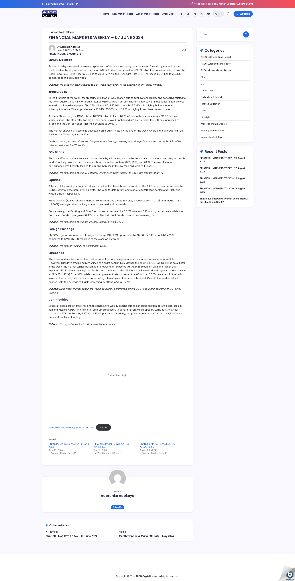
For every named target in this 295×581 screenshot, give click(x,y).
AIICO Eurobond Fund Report (216, 63)
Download (103, 427)
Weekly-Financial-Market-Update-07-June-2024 (71, 427)
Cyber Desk (207, 90)
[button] (218, 14)
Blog (203, 77)
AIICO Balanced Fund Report (216, 56)
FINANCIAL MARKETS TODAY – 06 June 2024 (71, 536)
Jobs (203, 110)
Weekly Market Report (213, 137)
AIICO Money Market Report (216, 70)
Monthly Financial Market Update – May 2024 (146, 536)
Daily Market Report (211, 97)
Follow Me (117, 507)
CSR (203, 83)
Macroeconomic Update (214, 123)
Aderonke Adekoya (70, 46)
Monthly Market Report (213, 130)
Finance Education (210, 103)
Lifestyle (205, 117)
